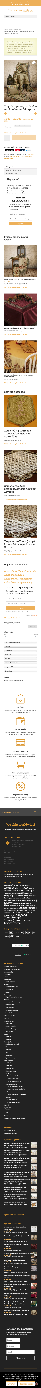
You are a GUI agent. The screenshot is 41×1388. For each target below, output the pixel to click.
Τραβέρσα (29, 156)
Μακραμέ (17, 156)
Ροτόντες (8, 1049)
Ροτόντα (21, 905)
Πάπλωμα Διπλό (10, 898)
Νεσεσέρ (8, 974)
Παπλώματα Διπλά (13, 1076)
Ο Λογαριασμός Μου (10, 1133)
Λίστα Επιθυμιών (9, 1130)
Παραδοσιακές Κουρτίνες (14, 997)
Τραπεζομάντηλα (11, 1058)
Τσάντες (8, 977)
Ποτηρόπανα (9, 989)
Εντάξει (11, 1384)
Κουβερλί (9, 1063)
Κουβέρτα (31, 888)
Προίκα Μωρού (9, 1021)
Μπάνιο (6, 1000)
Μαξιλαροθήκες (21, 895)
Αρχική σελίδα (8, 29)
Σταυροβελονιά (23, 912)
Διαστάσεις (8, 127)
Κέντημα (18, 888)
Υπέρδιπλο (29, 920)
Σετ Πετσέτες (32, 910)
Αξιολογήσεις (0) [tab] (11, 173)
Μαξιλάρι (9, 895)
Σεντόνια (8, 1097)
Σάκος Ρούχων (30, 905)
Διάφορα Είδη (8, 972)
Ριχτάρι (14, 905)
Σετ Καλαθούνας (9, 910)
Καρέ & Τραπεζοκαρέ (12, 1044)
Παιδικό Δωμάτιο (9, 1016)
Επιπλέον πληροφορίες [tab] (13, 170)
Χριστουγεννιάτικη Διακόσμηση (14, 1118)
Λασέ (5, 893)
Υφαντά (6, 1105)
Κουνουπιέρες (10, 1068)
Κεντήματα (15, 31)
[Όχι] (39, 1380)
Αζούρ (13, 885)
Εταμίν (8, 1110)
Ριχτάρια (8, 1039)
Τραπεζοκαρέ (8, 158)
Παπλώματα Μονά (12, 1079)
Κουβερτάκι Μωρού (11, 891)
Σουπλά (15, 912)
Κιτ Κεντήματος (11, 982)
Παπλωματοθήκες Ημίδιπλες (16, 1089)
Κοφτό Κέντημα (26, 890)
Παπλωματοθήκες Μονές (15, 1092)
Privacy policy (26, 1384)
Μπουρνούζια (10, 1007)
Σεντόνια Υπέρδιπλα (12, 908)
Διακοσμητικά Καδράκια (12, 969)
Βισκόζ (28, 885)
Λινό (20, 892)
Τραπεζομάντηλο (15, 920)
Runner (7, 885)
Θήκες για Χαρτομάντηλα (13, 1002)
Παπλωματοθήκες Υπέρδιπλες (16, 1094)
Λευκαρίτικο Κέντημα (12, 893)
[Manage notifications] (36, 1383)
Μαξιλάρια (9, 1036)
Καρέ (12, 156)
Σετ (7, 1052)
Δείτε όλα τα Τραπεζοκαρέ (18, 578)
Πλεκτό (8, 905)
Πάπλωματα (9, 1074)
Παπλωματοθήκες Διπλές (15, 1086)
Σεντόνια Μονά (12, 1099)
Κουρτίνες (7, 995)
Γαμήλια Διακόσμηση (10, 966)
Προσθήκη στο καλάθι (24, 137)
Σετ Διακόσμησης (27, 907)
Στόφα (29, 912)
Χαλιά (6, 1115)
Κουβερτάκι (9, 1023)
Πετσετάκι (16, 903)
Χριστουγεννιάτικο (12, 923)
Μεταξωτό (32, 896)
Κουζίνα (6, 984)
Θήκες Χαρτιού (10, 1004)
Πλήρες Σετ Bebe (11, 1026)
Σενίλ (5, 908)
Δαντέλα (9, 887)
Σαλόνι (6, 1034)
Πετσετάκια (9, 1047)
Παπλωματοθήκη (17, 900)
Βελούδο (21, 885)
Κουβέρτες (9, 1065)
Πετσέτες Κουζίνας (12, 986)
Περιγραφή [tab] (9, 167)
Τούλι (12, 915)
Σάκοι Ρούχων (10, 1013)
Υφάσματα (7, 1108)
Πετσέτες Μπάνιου (12, 1010)
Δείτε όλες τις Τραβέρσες (18, 582)
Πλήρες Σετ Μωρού (25, 903)
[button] (34, 62)
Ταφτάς (23, 156)
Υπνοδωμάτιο (8, 1061)
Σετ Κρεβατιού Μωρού (21, 910)
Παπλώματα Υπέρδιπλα (14, 1081)
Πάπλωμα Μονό (20, 898)
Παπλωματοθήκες (11, 1084)
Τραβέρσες (9, 1055)
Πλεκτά (6, 1018)
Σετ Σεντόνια (7, 912)
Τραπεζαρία (8, 1042)
